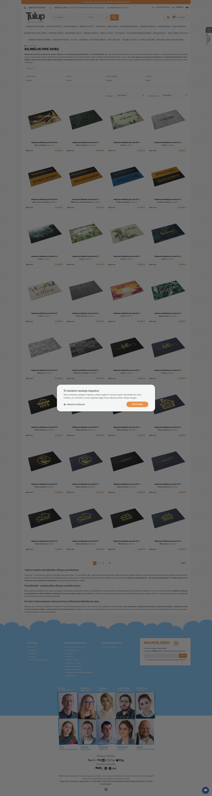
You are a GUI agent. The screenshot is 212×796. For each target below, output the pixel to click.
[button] (74, 404)
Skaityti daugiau (130, 397)
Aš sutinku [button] (137, 404)
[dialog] (106, 398)
